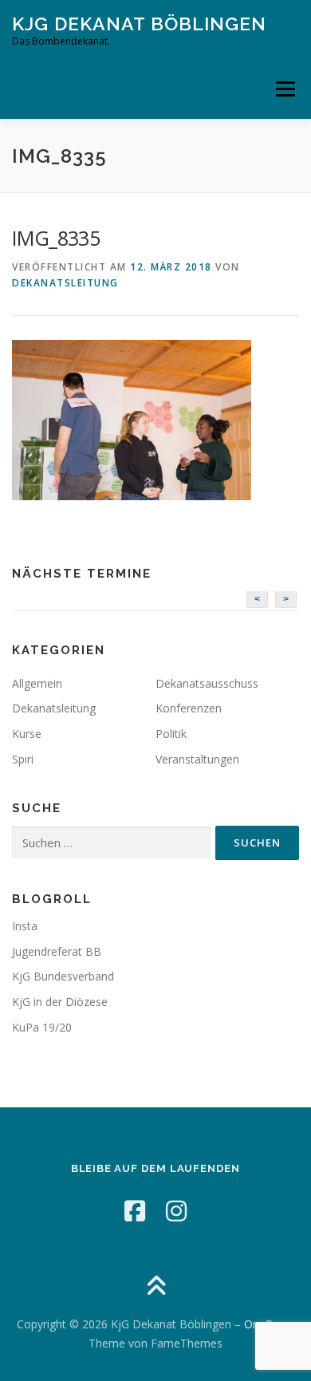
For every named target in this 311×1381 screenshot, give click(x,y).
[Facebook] (134, 1210)
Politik (171, 733)
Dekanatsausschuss (207, 683)
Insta (24, 925)
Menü (284, 89)
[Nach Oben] (156, 1287)
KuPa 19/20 (42, 1027)
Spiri (22, 759)
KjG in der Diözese (60, 1001)
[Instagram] (176, 1210)
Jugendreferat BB (56, 951)
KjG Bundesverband (63, 976)
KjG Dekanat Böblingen (139, 23)
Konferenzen (189, 708)
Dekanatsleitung (65, 283)
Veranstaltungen (197, 759)
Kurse (26, 733)
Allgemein (37, 683)
